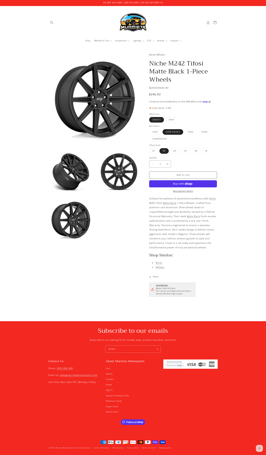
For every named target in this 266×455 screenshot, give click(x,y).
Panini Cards (112, 412)
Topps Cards (112, 406)
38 (197, 152)
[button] (51, 22)
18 (208, 152)
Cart (108, 368)
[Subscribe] (157, 349)
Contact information (101, 448)
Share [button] (156, 277)
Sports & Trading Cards (117, 395)
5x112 (156, 133)
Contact (110, 379)
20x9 (173, 120)
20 (176, 152)
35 (187, 152)
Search (109, 374)
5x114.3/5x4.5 (173, 132)
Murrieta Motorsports (64, 448)
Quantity (153, 158)
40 (164, 151)
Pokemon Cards (114, 401)
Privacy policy (133, 448)
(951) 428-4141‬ (65, 368)
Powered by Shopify (82, 448)
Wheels (160, 267)
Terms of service (149, 448)
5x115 (192, 133)
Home (109, 384)
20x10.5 (156, 120)
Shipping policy (165, 448)
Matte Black (169, 203)
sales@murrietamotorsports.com (78, 375)
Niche (212, 198)
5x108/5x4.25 (161, 140)
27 (155, 152)
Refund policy (118, 448)
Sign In (109, 390)
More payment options (183, 191)
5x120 (206, 133)
